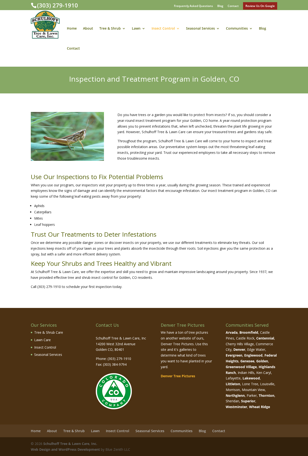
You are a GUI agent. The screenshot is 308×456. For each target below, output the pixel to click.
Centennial (265, 338)
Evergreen (234, 355)
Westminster (236, 406)
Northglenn (235, 395)
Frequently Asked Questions (193, 6)
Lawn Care (42, 340)
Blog (220, 6)
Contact (233, 6)
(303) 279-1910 (57, 5)
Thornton (266, 395)
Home (72, 29)
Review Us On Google (260, 6)
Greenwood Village (241, 367)
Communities (237, 29)
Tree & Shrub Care (48, 332)
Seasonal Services (200, 29)
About (88, 29)
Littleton (233, 384)
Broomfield (248, 332)
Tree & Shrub (110, 29)
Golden (262, 361)
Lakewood (251, 378)
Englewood (253, 355)
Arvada (231, 332)
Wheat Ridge (259, 406)
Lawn (136, 29)
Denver (239, 349)
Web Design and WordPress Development (65, 449)
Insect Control (163, 29)
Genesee (247, 361)
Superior (248, 401)
